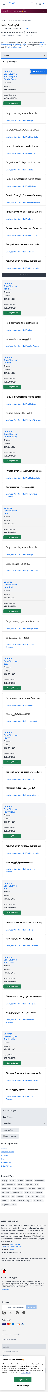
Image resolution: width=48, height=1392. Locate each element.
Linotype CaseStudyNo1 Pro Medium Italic (23, 202)
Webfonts (4, 1155)
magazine (5, 1205)
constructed (38, 1201)
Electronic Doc (6, 1162)
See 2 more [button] (24, 275)
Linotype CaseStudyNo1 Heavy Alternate (22, 795)
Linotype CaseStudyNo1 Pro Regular (21, 153)
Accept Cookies (23, 1380)
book (42, 1197)
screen (13, 1205)
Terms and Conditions (10, 1352)
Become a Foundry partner (11, 1335)
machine (20, 1185)
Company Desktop (7, 1152)
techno (20, 1181)
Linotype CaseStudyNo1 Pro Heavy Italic (22, 268)
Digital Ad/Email (6, 1166)
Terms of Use (7, 1355)
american (35, 1197)
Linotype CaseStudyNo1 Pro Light (19, 120)
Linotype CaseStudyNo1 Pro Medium (21, 186)
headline (5, 1201)
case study (6, 1193)
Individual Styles (10, 1110)
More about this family (14, 48)
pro (3, 1185)
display (4, 1181)
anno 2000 (22, 1189)
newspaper (11, 1185)
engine (28, 1201)
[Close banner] (43, 11)
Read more (5, 1290)
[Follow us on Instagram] (4, 1312)
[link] (40, 4)
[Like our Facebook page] (24, 1312)
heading (12, 1181)
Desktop (4, 1148)
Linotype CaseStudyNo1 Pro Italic (19, 169)
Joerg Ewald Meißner (20, 44)
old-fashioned (17, 1193)
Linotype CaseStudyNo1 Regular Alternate (23, 346)
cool (14, 1189)
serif (27, 1197)
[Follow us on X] (11, 1312)
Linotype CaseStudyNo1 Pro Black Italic (22, 1080)
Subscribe (31, 1307)
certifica (39, 1193)
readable (41, 1189)
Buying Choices (12, 103)
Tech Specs (8, 1117)
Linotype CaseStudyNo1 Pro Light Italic (22, 137)
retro (36, 1185)
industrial (29, 1181)
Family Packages (10, 61)
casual (13, 1201)
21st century (39, 1181)
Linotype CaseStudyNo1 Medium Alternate (23, 420)
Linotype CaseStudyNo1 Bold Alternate (22, 945)
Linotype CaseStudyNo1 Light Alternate (22, 570)
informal (21, 1201)
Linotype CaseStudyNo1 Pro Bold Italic (21, 235)
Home (3, 20)
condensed (6, 1189)
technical (20, 1197)
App (2, 1159)
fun (13, 1197)
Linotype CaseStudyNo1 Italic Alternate (22, 721)
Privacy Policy (25, 1373)
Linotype (10, 20)
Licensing (7, 1123)
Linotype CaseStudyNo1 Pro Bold (19, 219)
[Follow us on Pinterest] (18, 1312)
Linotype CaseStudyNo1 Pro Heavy (20, 251)
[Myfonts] (12, 4)
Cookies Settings (22, 1386)
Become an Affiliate (9, 1339)
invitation (32, 1189)
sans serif (5, 1197)
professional (29, 1193)
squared (29, 1185)
